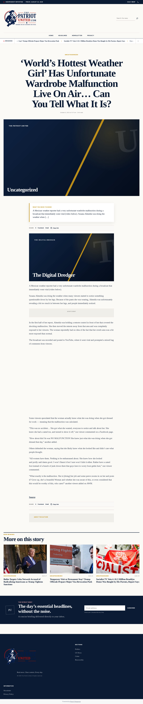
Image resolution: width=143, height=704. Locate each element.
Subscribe (131, 608)
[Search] (137, 18)
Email (47, 228)
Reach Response (75, 701)
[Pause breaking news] (137, 41)
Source (32, 497)
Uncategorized (71, 54)
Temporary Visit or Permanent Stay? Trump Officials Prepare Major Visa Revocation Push (71, 580)
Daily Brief (131, 2)
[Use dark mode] (138, 2)
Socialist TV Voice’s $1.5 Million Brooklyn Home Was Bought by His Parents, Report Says (82, 41)
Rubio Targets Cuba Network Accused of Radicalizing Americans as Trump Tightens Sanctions (23, 582)
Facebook (41, 228)
